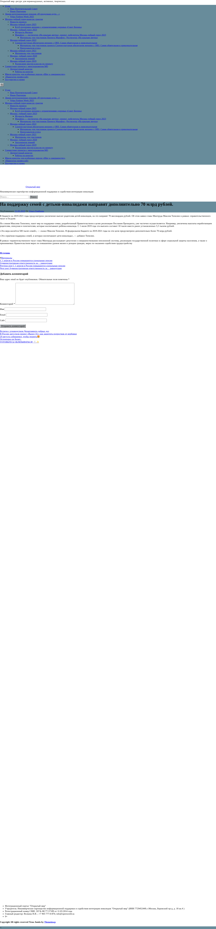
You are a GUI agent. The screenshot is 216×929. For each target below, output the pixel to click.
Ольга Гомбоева (36, 211)
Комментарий (7, 304)
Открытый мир (33, 187)
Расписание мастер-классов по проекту (34, 63)
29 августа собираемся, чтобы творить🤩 (20, 336)
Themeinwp (50, 922)
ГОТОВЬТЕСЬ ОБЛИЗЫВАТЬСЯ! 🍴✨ (19, 342)
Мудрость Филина (24, 32)
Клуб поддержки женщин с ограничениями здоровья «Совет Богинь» (48, 27)
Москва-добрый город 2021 (23, 50)
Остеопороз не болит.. (11, 339)
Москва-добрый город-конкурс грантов (24, 19)
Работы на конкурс (24, 71)
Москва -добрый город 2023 (23, 29)
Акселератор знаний (25, 58)
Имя (2, 309)
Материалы (6, 258)
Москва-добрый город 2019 (23, 61)
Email (2, 314)
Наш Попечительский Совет (24, 8)
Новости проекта (18, 22)
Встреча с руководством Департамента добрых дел (24, 331)
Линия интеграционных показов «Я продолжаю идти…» (32, 14)
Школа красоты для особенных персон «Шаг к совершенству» (35, 74)
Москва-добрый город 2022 (23, 40)
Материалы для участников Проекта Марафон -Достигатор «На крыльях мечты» (59, 37)
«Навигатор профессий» (16, 77)
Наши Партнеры (18, 11)
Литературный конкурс (21, 69)
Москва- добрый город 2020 (23, 56)
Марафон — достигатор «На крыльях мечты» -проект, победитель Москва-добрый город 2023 (60, 35)
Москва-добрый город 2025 (23, 24)
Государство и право (15, 79)
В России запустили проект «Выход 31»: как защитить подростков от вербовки (38, 334)
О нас (7, 6)
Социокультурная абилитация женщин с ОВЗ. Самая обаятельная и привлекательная (56, 43)
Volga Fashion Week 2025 (22, 16)
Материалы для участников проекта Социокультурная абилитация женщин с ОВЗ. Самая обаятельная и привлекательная (79, 45)
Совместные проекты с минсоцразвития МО (26, 66)
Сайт (2, 320)
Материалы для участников (28, 53)
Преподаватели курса (30, 48)
